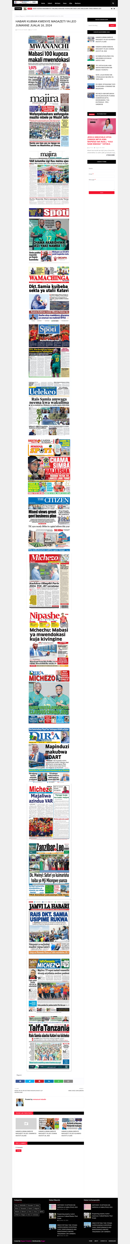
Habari (37, 1205)
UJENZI (41, 1211)
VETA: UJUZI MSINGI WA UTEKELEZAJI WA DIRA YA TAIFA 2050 (104, 77)
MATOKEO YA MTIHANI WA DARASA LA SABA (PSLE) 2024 (67, 1206)
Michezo (24, 1211)
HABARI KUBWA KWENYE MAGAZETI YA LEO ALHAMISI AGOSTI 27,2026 (71, 1133)
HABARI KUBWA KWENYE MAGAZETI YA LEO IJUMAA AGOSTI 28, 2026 (48, 1133)
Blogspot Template (26, 1241)
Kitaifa (30, 1208)
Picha (30, 1211)
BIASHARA (23, 1205)
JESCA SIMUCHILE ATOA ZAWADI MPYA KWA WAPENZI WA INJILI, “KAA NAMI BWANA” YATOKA (100, 140)
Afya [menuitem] (70, 3)
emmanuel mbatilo (22, 30)
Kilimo (16, 1208)
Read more (111, 155)
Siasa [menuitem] (64, 3)
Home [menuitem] (43, 3)
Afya (16, 1205)
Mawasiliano (112, 1241)
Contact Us (103, 1241)
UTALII (17, 1215)
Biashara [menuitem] (78, 3)
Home (17, 16)
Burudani (30, 1205)
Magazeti (22, 16)
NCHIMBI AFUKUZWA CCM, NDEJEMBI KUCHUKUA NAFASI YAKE (105, 58)
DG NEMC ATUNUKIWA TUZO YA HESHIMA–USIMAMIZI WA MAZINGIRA (105, 86)
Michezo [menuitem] (57, 3)
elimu (29, 1215)
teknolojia (35, 1215)
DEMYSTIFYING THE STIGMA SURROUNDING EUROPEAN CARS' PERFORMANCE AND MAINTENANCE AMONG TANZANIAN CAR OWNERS (67, 1229)
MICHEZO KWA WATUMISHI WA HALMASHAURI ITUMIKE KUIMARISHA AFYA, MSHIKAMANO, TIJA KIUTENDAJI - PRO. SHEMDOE (105, 99)
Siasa (35, 1211)
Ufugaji (23, 1215)
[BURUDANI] (101, 126)
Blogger (43, 1241)
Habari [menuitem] (50, 3)
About (96, 1241)
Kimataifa (23, 1208)
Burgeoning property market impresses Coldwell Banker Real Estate (67, 1216)
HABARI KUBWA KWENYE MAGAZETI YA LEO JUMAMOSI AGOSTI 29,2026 (26, 1133)
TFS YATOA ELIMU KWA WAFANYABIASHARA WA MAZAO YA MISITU (104, 68)
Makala (17, 1211)
